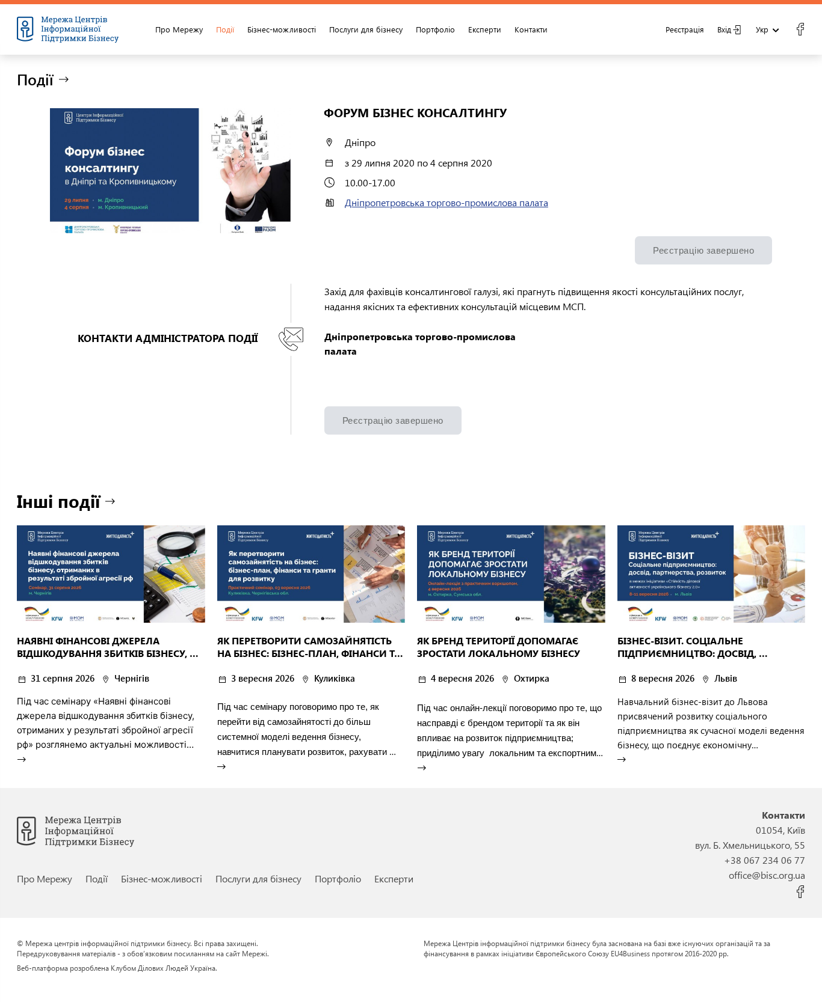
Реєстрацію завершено (703, 250)
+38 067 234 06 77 (764, 860)
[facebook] (800, 29)
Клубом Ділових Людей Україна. (164, 968)
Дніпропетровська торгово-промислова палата (446, 202)
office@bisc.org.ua (767, 875)
